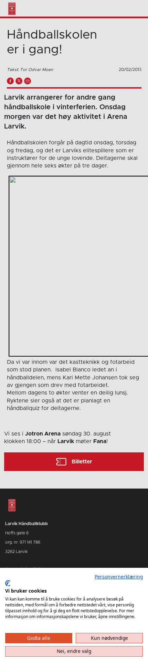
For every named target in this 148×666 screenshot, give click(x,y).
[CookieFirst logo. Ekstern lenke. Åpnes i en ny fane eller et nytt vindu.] (7, 583)
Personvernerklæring (119, 576)
